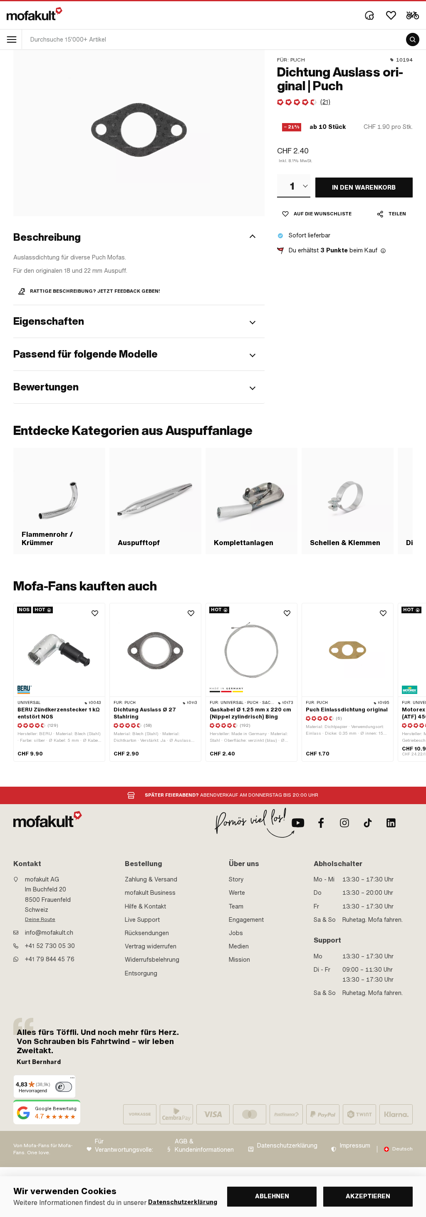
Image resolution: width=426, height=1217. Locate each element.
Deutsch (402, 1148)
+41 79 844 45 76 (49, 959)
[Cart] (413, 15)
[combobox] (293, 185)
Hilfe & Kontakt (145, 906)
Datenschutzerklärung (287, 1146)
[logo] (34, 13)
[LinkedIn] (391, 823)
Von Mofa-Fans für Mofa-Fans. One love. (43, 1149)
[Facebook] (321, 823)
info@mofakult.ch (49, 932)
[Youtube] (298, 823)
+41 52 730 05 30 (50, 946)
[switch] (63, 1087)
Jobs (236, 933)
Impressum (355, 1146)
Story (236, 879)
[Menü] (72, 1080)
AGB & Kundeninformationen (204, 1146)
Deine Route (40, 919)
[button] (139, 237)
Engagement (246, 920)
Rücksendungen (147, 933)
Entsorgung (141, 973)
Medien (239, 946)
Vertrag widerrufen (150, 946)
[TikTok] (367, 823)
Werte (237, 893)
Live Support (142, 920)
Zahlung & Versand (151, 879)
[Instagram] (344, 823)
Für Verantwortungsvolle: (124, 1146)
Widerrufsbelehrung (152, 959)
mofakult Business (150, 893)
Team (236, 906)
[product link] (59, 682)
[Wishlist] (391, 15)
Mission (239, 959)
